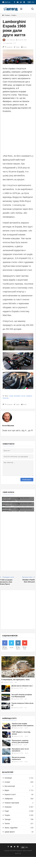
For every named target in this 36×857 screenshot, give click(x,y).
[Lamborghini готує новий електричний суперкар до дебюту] (18, 502)
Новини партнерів (12, 803)
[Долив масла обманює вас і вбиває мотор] (5, 688)
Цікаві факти (10, 832)
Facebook (9, 47)
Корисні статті (10, 794)
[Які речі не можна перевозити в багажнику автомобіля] (6, 760)
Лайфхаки (9, 799)
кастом (23, 396)
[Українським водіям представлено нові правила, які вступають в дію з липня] (6, 726)
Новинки (8, 807)
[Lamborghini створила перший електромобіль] (18, 498)
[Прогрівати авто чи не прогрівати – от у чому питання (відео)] (6, 751)
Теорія (7, 815)
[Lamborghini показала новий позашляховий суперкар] (18, 506)
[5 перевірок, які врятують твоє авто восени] (18, 666)
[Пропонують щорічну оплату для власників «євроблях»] (6, 743)
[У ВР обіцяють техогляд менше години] (6, 734)
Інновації (8, 778)
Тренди (7, 819)
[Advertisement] (18, 133)
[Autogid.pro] (10, 9)
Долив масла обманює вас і (22, 686)
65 (27, 736)
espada (11, 396)
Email (24, 47)
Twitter (18, 47)
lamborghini (17, 396)
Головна (7, 15)
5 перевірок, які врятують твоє (15, 680)
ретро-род (5, 398)
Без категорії (10, 786)
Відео (7, 790)
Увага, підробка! (11, 828)
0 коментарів (8, 43)
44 (27, 753)
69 (27, 728)
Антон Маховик (10, 40)
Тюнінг (7, 823)
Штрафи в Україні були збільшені (28, 581)
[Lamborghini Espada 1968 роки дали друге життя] (18, 56)
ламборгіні (29, 396)
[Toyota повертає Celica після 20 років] (5, 706)
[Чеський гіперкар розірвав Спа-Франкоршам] (5, 697)
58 (26, 744)
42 (27, 761)
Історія (13, 15)
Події (7, 811)
